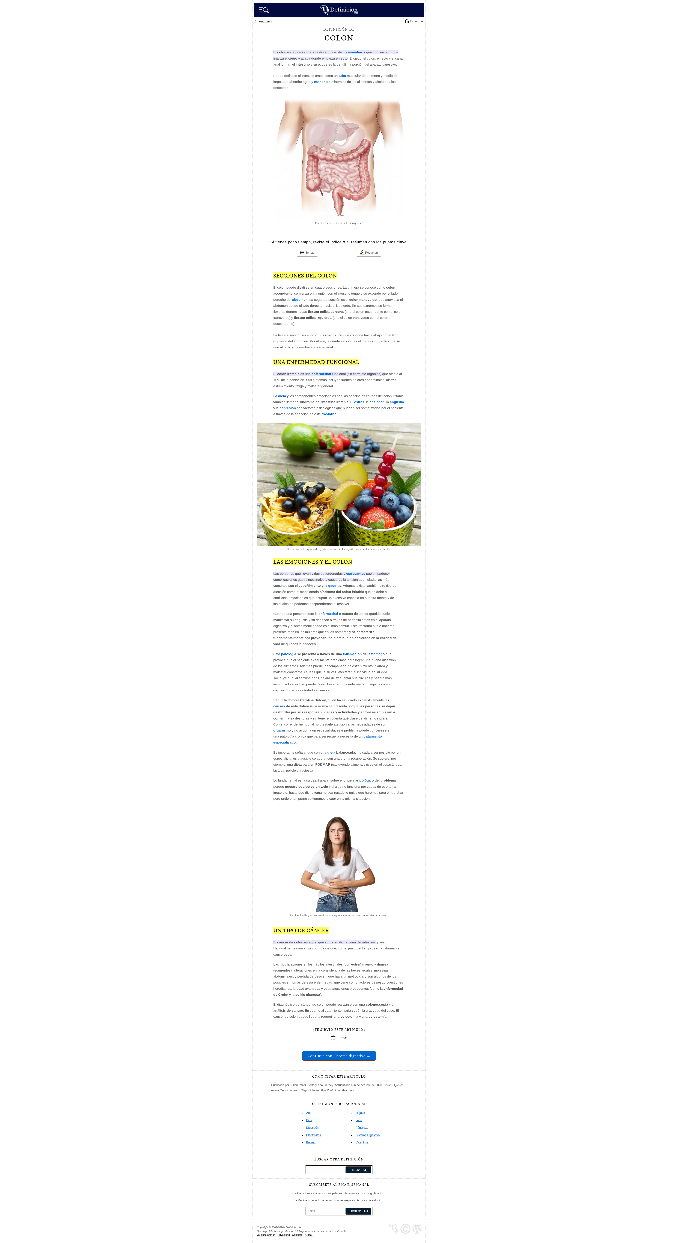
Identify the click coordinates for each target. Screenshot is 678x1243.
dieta (331, 752)
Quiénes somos (266, 1234)
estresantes (355, 573)
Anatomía (265, 21)
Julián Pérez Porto (302, 1085)
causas (279, 706)
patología (288, 654)
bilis (309, 1120)
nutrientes (322, 82)
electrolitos (313, 1135)
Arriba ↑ (309, 1234)
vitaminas (362, 1142)
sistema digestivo (368, 1135)
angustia (397, 402)
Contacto (297, 1234)
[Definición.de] (339, 10)
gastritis (334, 585)
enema (310, 1142)
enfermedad (328, 614)
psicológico (364, 780)
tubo (342, 76)
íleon (359, 1120)
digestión (312, 1127)
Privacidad (284, 1234)
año (308, 1113)
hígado (360, 1113)
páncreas (362, 1127)
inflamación (352, 654)
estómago (376, 654)
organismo (282, 730)
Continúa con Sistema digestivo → (339, 1056)
